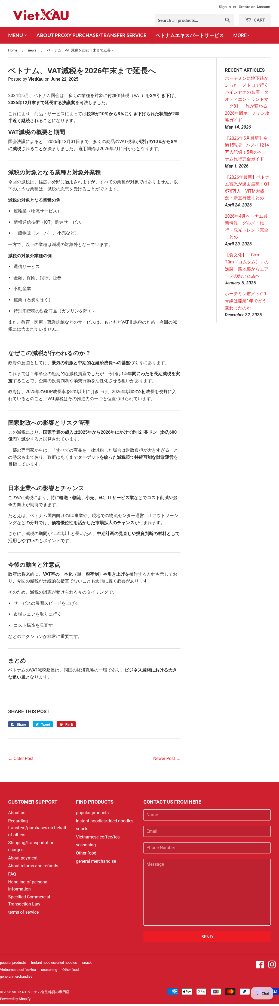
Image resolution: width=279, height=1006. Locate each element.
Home (12, 50)
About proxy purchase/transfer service (91, 35)
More (240, 35)
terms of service (23, 912)
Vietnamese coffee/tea (98, 837)
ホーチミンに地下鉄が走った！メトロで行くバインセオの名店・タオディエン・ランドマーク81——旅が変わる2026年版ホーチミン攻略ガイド (247, 99)
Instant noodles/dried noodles (104, 820)
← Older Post (20, 758)
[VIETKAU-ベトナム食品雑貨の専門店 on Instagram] (272, 966)
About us (16, 812)
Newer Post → (166, 758)
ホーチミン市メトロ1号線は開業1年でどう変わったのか (245, 300)
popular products (92, 812)
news (32, 50)
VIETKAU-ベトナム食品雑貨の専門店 (40, 992)
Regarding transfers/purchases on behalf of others (37, 827)
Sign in (225, 7)
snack (81, 828)
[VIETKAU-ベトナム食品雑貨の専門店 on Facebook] (260, 966)
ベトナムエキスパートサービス (189, 35)
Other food (86, 853)
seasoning (86, 844)
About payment (23, 858)
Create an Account (255, 7)
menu (16, 35)
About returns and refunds (33, 865)
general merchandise (96, 861)
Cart (259, 19)
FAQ (12, 874)
